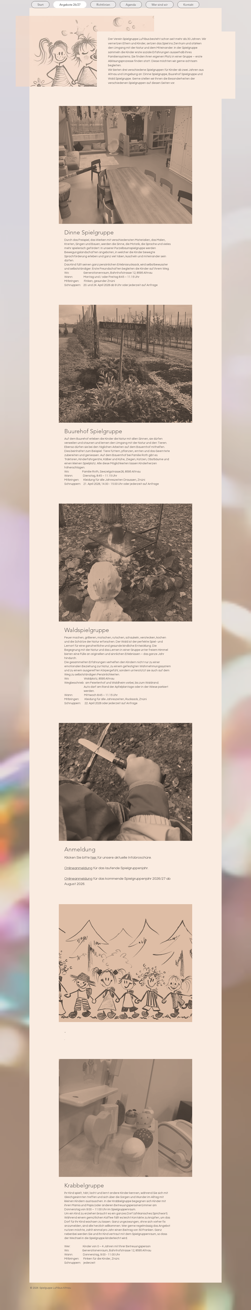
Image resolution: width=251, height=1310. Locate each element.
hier (94, 857)
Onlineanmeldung (78, 868)
